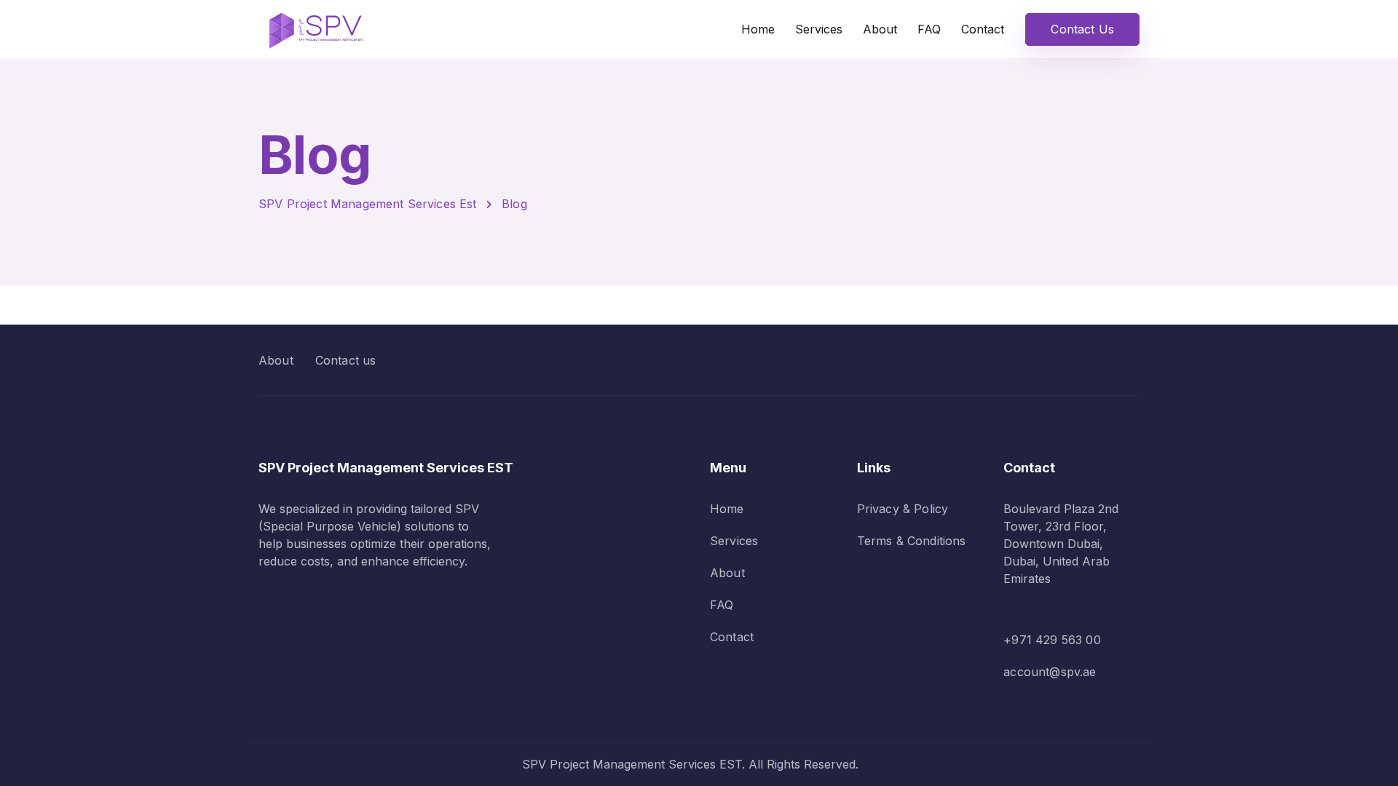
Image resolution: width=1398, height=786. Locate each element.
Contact (982, 29)
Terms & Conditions (911, 540)
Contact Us (1082, 29)
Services (818, 29)
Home (758, 29)
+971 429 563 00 (1051, 639)
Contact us (345, 360)
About (880, 29)
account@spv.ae (1049, 671)
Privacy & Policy (903, 508)
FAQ (929, 29)
